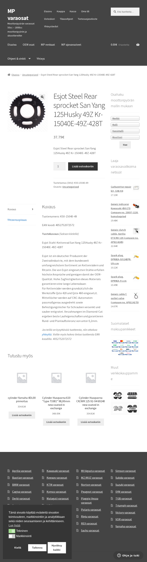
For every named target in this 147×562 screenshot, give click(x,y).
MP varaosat (18, 14)
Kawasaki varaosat (58, 471)
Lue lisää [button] (14, 525)
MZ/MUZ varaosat (92, 477)
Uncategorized (30, 74)
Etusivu (48, 11)
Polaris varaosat (91, 509)
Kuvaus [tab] (12, 209)
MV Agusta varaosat (93, 471)
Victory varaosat (125, 512)
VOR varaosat (123, 519)
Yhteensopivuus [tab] (17, 220)
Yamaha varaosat (125, 526)
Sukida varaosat (125, 477)
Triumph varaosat (126, 505)
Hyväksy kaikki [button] (57, 547)
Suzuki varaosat (125, 484)
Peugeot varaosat (92, 491)
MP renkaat (48, 44)
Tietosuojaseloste (87, 18)
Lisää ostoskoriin (83, 166)
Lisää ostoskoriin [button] (22, 415)
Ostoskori (49, 18)
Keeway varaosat (57, 477)
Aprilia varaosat (22, 471)
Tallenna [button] (37, 547)
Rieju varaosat (89, 516)
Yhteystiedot (51, 26)
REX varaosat (89, 523)
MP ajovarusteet (71, 44)
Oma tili (85, 11)
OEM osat (29, 44)
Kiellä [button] (17, 547)
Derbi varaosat (21, 498)
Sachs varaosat (90, 530)
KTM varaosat (55, 484)
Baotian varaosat (22, 477)
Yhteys (41, 58)
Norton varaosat (91, 484)
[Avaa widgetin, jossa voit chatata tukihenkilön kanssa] (128, 555)
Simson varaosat (125, 471)
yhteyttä (47, 334)
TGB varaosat (123, 498)
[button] (42, 97)
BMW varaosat (21, 484)
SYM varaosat (123, 491)
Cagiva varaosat (22, 491)
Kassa (73, 11)
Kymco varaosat (56, 491)
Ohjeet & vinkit (17, 58)
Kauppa (61, 11)
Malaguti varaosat (58, 498)
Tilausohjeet (66, 18)
